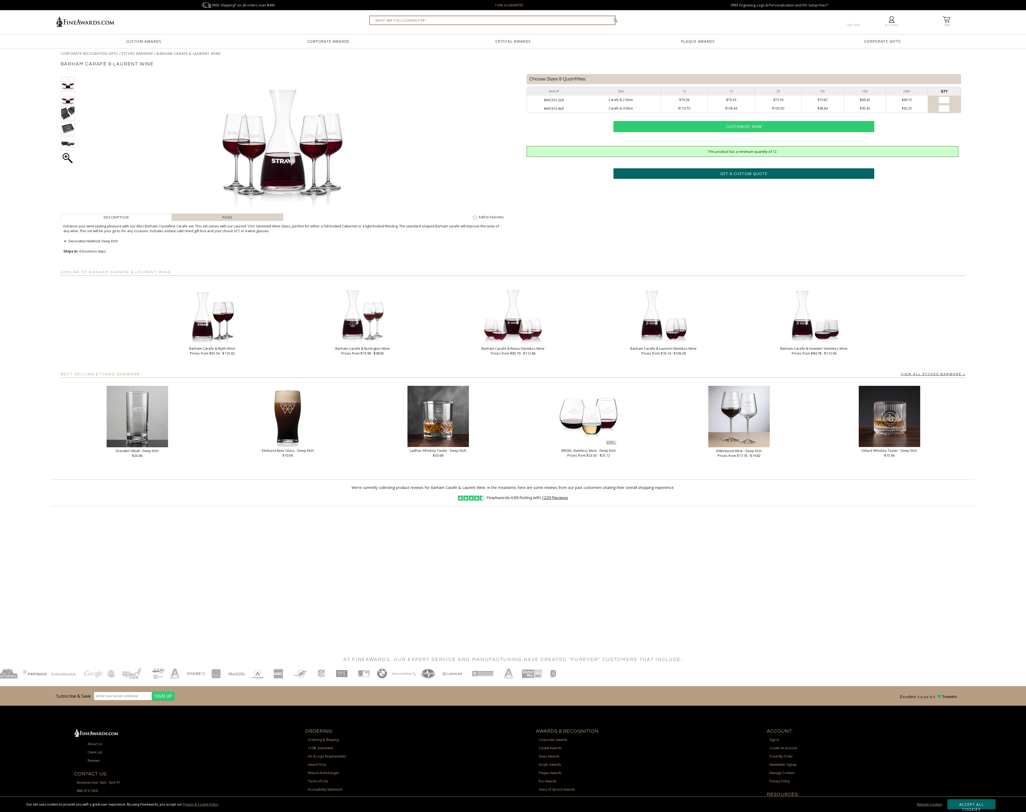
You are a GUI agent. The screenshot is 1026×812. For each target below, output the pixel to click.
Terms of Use (318, 781)
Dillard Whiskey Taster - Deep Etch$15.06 (889, 453)
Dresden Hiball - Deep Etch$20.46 (137, 453)
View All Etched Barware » (933, 374)
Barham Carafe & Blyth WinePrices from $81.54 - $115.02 (212, 351)
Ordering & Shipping (323, 739)
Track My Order (781, 756)
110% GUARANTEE (509, 5)
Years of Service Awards (557, 789)
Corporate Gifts (882, 41)
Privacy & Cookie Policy (200, 804)
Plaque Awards (698, 41)
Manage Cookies (929, 804)
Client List (95, 752)
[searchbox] (492, 20)
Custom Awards (143, 41)
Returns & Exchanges (323, 773)
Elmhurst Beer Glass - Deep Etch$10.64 (288, 453)
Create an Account (783, 748)
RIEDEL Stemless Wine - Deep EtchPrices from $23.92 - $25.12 (588, 453)
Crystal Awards (513, 41)
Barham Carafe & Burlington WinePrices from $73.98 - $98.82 (362, 351)
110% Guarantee (320, 748)
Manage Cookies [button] (782, 773)
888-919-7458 (87, 790)
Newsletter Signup (783, 764)
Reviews (555, 498)
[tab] (116, 217)
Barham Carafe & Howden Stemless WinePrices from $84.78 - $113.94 (814, 351)
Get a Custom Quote (743, 173)
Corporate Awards (328, 41)
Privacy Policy (780, 781)
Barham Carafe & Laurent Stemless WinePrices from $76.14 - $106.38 (663, 351)
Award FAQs (317, 764)
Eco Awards (547, 781)
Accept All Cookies (971, 805)
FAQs (227, 217)
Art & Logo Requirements (327, 756)
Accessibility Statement (325, 789)
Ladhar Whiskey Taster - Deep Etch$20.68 (438, 453)
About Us (95, 744)
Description (116, 217)
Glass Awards (549, 756)
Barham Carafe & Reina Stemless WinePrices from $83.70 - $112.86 (513, 351)
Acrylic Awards (550, 764)
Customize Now (744, 126)
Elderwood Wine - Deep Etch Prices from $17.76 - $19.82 (739, 453)
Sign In (774, 739)
